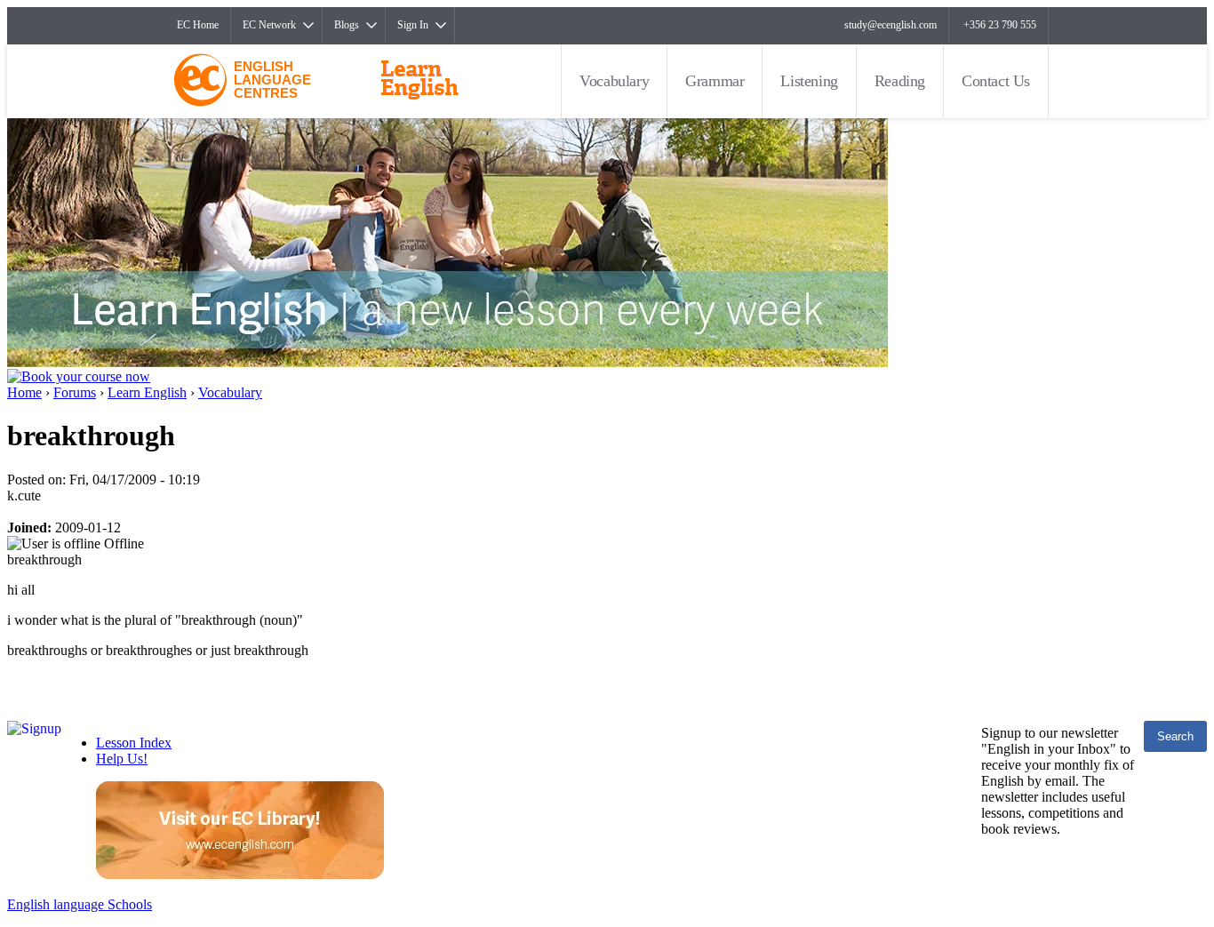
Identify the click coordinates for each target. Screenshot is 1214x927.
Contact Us (996, 81)
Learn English (147, 392)
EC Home (198, 25)
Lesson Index (134, 742)
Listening (808, 81)
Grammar (714, 81)
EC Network (269, 25)
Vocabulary (614, 81)
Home (24, 392)
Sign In (412, 25)
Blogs (346, 25)
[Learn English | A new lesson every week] (447, 362)
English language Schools (79, 904)
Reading (900, 81)
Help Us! (122, 758)
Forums (74, 392)
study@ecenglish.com (890, 25)
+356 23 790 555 (999, 25)
